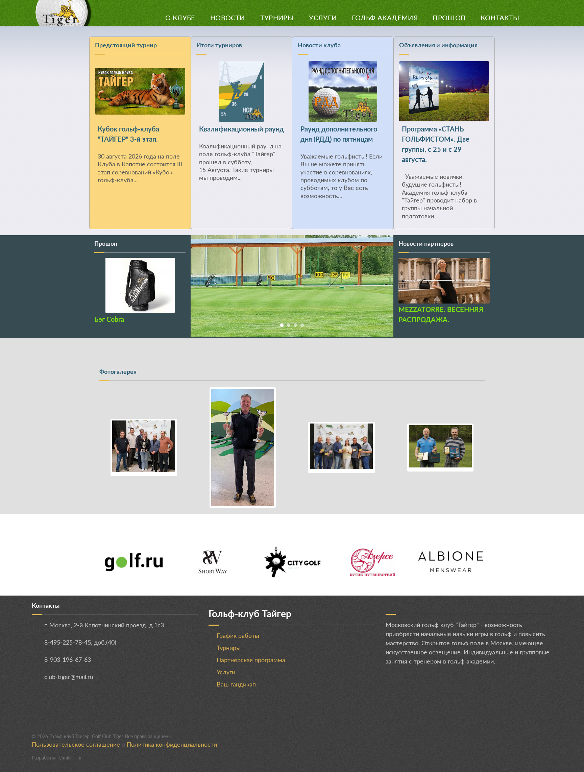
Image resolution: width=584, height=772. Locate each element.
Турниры (277, 18)
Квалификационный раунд (241, 129)
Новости (227, 18)
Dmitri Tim (70, 758)
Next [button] (177, 279)
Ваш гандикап (236, 685)
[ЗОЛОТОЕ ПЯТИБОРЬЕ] (243, 447)
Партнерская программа (251, 660)
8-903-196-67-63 (67, 660)
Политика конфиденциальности (172, 745)
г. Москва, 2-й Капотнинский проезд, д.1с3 (104, 626)
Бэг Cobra (109, 319)
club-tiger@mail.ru (68, 677)
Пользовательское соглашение (76, 745)
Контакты (500, 18)
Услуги (323, 18)
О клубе (180, 18)
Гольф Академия (385, 18)
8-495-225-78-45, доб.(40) (80, 643)
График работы (238, 636)
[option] (342, 123)
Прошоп (449, 18)
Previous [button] (103, 279)
